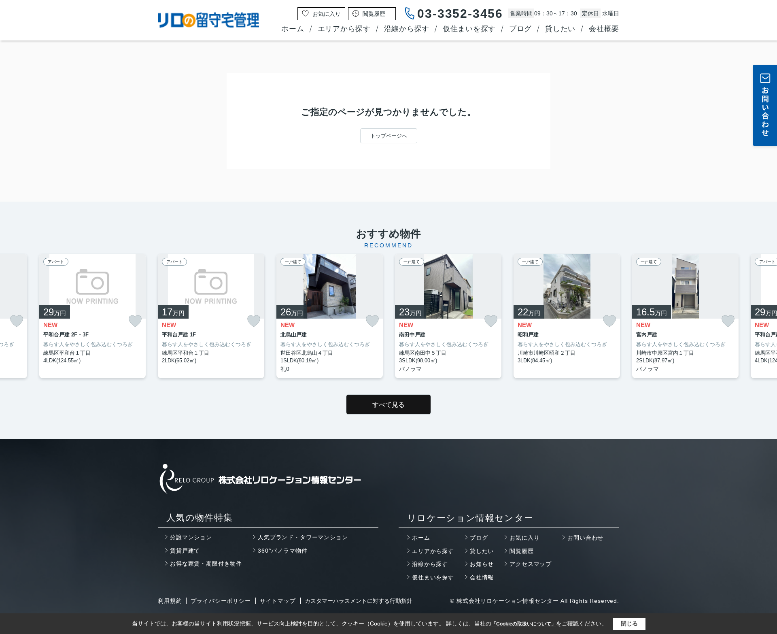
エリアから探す (344, 29)
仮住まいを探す (469, 29)
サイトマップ (278, 601)
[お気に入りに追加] (16, 321)
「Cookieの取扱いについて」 (523, 624)
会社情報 (482, 577)
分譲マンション (191, 537)
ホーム (292, 29)
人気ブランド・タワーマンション (303, 537)
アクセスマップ (531, 564)
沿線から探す (406, 29)
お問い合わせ (585, 537)
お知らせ (482, 564)
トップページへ (388, 136)
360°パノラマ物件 (282, 550)
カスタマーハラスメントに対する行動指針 (358, 601)
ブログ (520, 29)
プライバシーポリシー (221, 601)
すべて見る (388, 404)
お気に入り (524, 537)
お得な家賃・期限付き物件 (206, 563)
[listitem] (211, 316)
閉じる (629, 623)
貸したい (560, 29)
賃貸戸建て (185, 550)
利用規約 (170, 601)
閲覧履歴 (521, 551)
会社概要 (604, 29)
